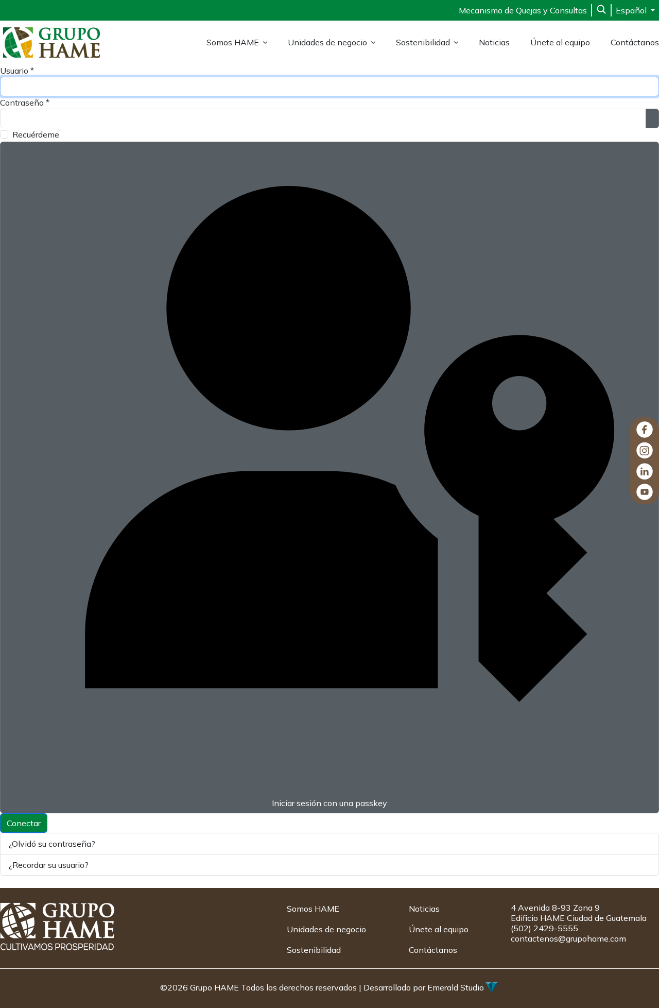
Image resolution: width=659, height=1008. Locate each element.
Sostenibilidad (423, 42)
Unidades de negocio (327, 42)
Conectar (24, 823)
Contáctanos (635, 42)
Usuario (17, 70)
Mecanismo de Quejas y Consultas (523, 10)
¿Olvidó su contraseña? (52, 844)
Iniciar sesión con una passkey (329, 803)
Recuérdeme (35, 134)
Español (632, 10)
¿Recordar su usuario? (49, 865)
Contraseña (24, 102)
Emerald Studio (455, 987)
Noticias (494, 42)
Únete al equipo (560, 42)
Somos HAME (232, 42)
